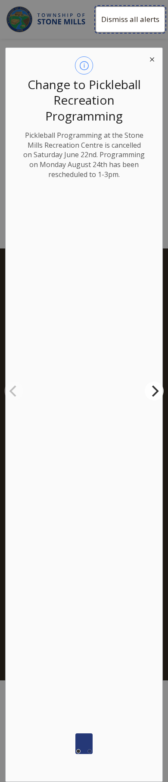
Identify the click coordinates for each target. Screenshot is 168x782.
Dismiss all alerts (130, 19)
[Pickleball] (84, 743)
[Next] (154, 391)
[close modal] (152, 58)
